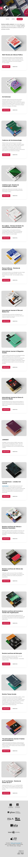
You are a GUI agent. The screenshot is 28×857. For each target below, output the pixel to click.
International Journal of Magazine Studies (13, 352)
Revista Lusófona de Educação (12, 653)
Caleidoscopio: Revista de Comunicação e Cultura (10, 185)
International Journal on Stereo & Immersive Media (12, 398)
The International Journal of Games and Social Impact (13, 739)
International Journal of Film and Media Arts (12, 311)
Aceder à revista (6, 66)
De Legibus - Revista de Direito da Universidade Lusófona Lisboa (13, 226)
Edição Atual (15, 66)
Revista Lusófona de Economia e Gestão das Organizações (12, 611)
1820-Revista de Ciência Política (12, 55)
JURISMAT (5, 439)
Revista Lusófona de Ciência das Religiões (12, 569)
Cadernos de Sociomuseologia (12, 140)
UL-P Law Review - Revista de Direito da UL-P (11, 781)
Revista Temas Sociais (9, 694)
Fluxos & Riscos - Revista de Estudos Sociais (11, 268)
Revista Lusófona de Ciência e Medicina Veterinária (11, 527)
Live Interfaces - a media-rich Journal (11, 482)
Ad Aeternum (6, 97)
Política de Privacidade (16, 843)
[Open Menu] (1, 8)
